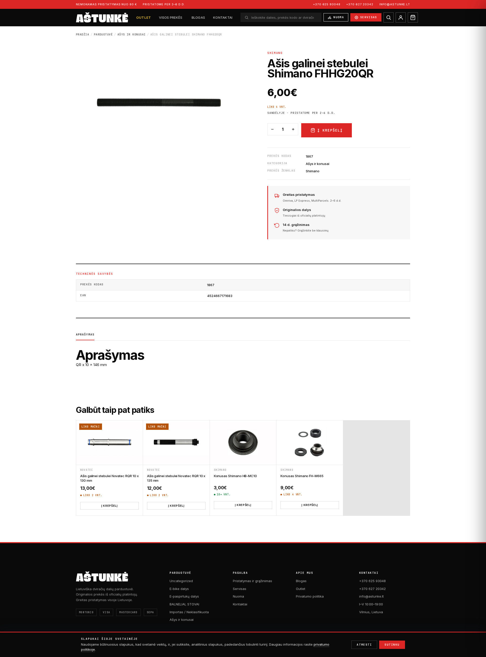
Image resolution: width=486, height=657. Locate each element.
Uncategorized (181, 581)
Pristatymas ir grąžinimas (252, 581)
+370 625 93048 (326, 4)
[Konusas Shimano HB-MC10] (243, 442)
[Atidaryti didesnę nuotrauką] (161, 102)
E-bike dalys (179, 589)
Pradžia (82, 34)
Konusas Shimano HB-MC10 (235, 476)
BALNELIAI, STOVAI (184, 604)
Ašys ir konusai (131, 34)
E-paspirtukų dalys (184, 596)
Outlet (143, 17)
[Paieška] (388, 17)
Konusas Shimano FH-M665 (301, 476)
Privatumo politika (310, 596)
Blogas (198, 17)
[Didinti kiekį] (293, 129)
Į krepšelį (330, 130)
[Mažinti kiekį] (272, 129)
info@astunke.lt (394, 4)
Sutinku (392, 644)
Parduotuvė (103, 34)
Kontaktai (222, 17)
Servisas (368, 17)
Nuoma (338, 17)
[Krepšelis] (413, 17)
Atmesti (364, 644)
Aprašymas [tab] (85, 334)
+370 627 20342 (359, 4)
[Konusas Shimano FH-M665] (309, 442)
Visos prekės (170, 17)
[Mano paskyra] (401, 17)
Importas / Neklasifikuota (189, 612)
